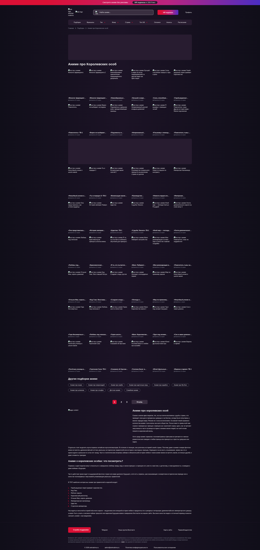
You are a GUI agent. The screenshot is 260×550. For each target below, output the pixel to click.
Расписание (182, 22)
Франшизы (90, 22)
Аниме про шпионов (77, 390)
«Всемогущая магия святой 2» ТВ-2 (117, 197)
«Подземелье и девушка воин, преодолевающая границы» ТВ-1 (117, 135)
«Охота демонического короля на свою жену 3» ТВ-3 (183, 232)
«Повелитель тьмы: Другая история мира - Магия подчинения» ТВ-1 (182, 135)
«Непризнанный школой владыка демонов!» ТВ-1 (138, 134)
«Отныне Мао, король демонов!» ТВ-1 (76, 301)
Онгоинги (157, 22)
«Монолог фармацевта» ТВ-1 (77, 99)
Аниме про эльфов (96, 390)
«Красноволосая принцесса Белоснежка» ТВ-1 (96, 267)
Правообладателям (185, 530)
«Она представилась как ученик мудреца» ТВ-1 (76, 232)
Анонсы (169, 22)
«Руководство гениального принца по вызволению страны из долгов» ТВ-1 (140, 199)
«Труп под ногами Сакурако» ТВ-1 (159, 335)
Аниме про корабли (161, 385)
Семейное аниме (132, 390)
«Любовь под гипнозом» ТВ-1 (74, 266)
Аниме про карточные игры (138, 385)
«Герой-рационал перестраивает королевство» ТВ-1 (181, 100)
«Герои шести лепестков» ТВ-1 (116, 335)
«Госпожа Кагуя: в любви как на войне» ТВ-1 (139, 371)
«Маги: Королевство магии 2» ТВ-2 (139, 335)
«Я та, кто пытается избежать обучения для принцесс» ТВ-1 (119, 267)
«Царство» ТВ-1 (116, 230)
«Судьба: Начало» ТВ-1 (140, 230)
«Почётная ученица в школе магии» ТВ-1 (76, 370)
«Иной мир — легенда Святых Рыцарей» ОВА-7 (161, 232)
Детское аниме (115, 390)
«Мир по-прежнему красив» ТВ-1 (160, 301)
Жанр (114, 22)
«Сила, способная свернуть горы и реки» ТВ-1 (161, 100)
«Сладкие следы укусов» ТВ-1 (116, 301)
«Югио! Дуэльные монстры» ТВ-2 (159, 370)
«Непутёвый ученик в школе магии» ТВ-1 (76, 197)
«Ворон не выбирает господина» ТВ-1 (97, 133)
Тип (101, 22)
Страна (127, 22)
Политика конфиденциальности (136, 547)
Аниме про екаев (76, 385)
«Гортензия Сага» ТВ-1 (97, 369)
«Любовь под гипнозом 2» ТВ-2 (98, 335)
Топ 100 (142, 22)
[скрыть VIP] (190, 2)
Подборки (77, 22)
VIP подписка (168, 12)
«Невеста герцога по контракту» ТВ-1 (160, 197)
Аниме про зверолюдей (96, 385)
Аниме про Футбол (180, 385)
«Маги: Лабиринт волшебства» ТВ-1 (138, 266)
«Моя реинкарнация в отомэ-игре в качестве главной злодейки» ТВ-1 (161, 268)
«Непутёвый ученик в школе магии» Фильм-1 (182, 301)
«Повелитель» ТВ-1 (75, 132)
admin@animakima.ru (112, 547)
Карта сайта (168, 530)
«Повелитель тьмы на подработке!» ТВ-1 (182, 266)
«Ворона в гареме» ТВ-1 (183, 369)
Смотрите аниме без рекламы (129, 2)
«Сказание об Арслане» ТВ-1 (119, 370)
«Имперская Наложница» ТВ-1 (180, 197)
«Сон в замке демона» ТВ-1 (182, 335)
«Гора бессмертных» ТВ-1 (76, 335)
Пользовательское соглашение (165, 547)
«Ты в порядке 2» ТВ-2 (97, 196)
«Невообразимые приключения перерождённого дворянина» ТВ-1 (116, 101)
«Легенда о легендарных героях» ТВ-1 (140, 302)
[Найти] (95, 12)
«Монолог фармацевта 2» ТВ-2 (97, 99)
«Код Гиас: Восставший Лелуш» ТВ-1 (98, 301)
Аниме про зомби (117, 385)
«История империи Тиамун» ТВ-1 (96, 231)
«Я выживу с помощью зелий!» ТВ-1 (161, 133)
